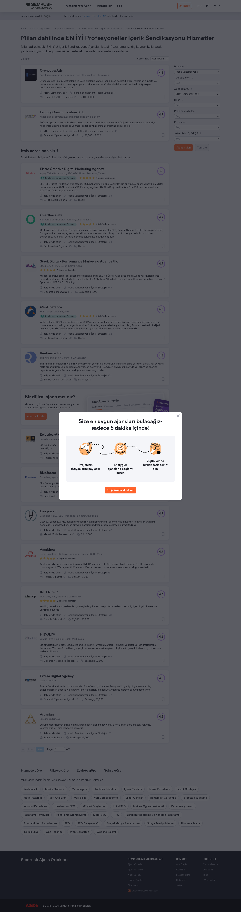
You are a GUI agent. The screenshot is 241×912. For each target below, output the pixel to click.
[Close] (178, 416)
